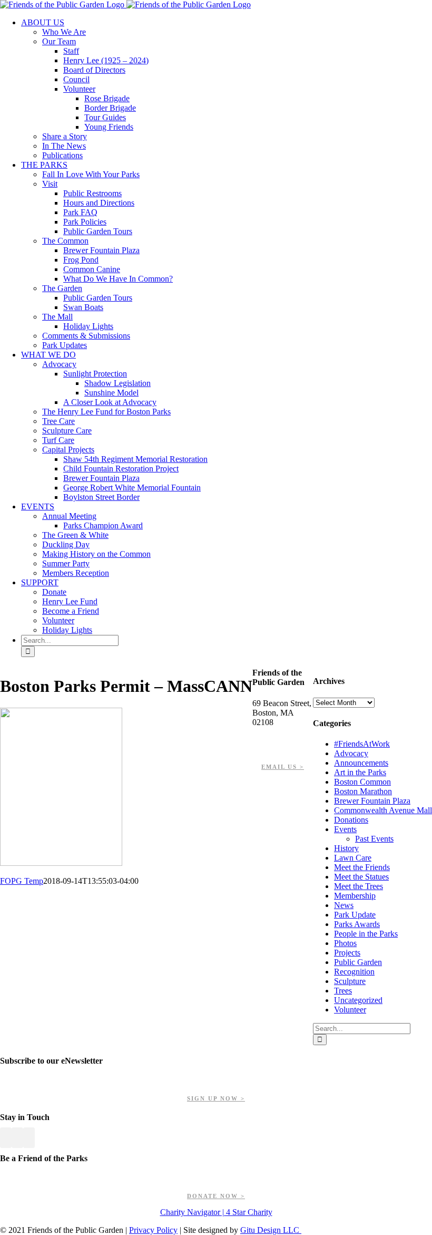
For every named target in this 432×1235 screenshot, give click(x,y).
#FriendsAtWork (362, 743)
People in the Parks (366, 933)
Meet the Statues (361, 876)
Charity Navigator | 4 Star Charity (216, 1212)
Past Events (374, 838)
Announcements (361, 762)
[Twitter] (17, 1137)
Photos (345, 943)
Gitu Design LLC (270, 1230)
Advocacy (351, 753)
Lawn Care (352, 857)
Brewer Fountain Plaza (372, 800)
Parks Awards (357, 924)
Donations (351, 819)
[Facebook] (6, 1137)
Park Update (355, 914)
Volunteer (350, 1009)
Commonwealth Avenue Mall (383, 810)
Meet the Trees (358, 886)
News (344, 905)
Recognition (354, 971)
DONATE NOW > (216, 1196)
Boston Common (362, 781)
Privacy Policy (153, 1230)
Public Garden (358, 962)
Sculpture (350, 981)
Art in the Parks (360, 772)
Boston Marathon (363, 791)
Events (345, 829)
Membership (355, 895)
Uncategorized (358, 1000)
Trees (343, 990)
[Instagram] (29, 1137)
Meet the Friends (362, 867)
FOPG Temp (21, 880)
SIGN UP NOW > (216, 1098)
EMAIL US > (282, 767)
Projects (347, 952)
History (346, 848)
